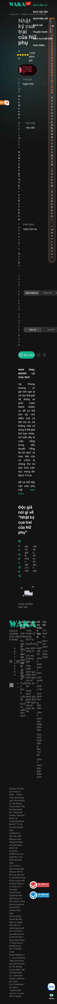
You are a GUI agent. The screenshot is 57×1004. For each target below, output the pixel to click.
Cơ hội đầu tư (22, 675)
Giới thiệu (23, 635)
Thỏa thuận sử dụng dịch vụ (30, 635)
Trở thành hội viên (52, 241)
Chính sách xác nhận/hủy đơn (39, 721)
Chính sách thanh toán (39, 665)
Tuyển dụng (23, 688)
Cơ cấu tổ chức (23, 645)
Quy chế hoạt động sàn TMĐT (39, 744)
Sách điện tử (40, 5)
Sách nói (38, 25)
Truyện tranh (40, 31)
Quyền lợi (31, 643)
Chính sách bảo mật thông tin (39, 768)
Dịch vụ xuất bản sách (23, 709)
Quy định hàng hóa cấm (39, 701)
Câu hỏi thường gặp (30, 658)
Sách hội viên (40, 11)
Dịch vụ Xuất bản (42, 38)
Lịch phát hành (45, 654)
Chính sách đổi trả (39, 648)
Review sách (45, 643)
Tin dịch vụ (44, 633)
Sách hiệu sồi (40, 18)
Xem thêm (39, 45)
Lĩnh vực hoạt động (22, 660)
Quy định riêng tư (31, 650)
